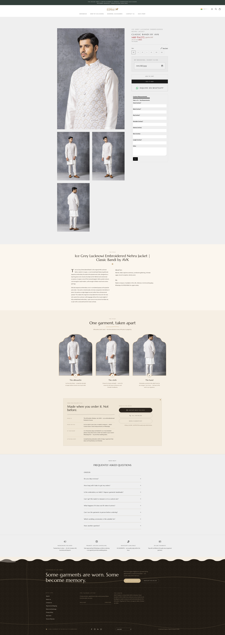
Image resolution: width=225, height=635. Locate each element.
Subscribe (108, 602)
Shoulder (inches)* (138, 121)
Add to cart (149, 76)
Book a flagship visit (135, 421)
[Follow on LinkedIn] (98, 629)
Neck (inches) (136, 134)
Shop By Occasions (97, 13)
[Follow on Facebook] (91, 629)
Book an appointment (132, 580)
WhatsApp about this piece (137, 410)
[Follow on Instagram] (95, 629)
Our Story (141, 13)
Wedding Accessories (115, 13)
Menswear (83, 13)
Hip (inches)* (136, 115)
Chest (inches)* (137, 103)
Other (134, 146)
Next (135, 159)
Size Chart (48, 615)
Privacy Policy (49, 612)
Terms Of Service (50, 619)
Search (48, 596)
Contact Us (130, 13)
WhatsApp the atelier (150, 580)
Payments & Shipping (51, 606)
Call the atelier (137, 415)
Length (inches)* (137, 140)
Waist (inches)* (137, 109)
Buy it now (150, 81)
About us (48, 599)
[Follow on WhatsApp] (101, 629)
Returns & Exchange (51, 609)
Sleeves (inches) (137, 127)
